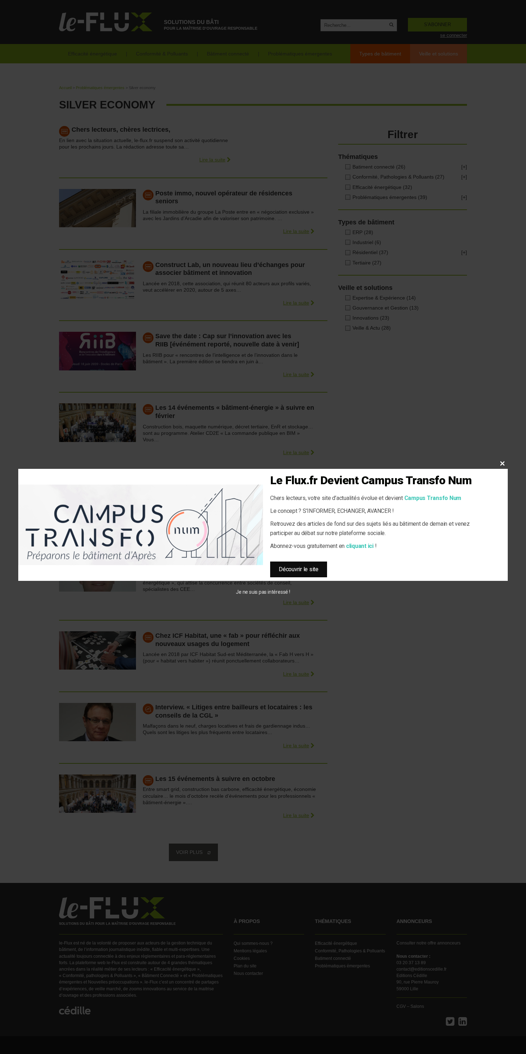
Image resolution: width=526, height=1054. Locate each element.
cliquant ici (360, 546)
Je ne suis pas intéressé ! (263, 592)
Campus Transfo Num (433, 498)
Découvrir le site (298, 569)
